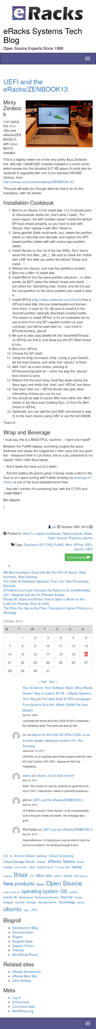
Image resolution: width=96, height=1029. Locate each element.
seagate (8, 902)
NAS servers (81, 876)
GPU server (21, 867)
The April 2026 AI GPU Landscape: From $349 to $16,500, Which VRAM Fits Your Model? (57, 704)
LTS (31, 876)
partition (73, 892)
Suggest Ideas (22, 941)
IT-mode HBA (62, 867)
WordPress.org (22, 1011)
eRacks (54, 861)
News (88, 533)
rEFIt (88, 544)
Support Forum (23, 945)
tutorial (80, 902)
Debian (41, 862)
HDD (32, 867)
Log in (16, 997)
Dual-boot (31, 544)
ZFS (34, 910)
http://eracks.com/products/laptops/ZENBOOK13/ (38, 182)
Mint (69, 544)
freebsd (8, 867)
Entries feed (20, 1002)
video (26, 910)
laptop (77, 866)
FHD (49, 544)
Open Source (57, 538)
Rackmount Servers (46, 897)
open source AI (11, 892)
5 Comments (77, 557)
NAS (49, 876)
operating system (39, 891)
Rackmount (26, 897)
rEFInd (78, 544)
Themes (18, 950)
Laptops (7, 876)
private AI (10, 897)
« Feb (42, 681)
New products (72, 533)
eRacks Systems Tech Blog (42, 35)
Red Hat (67, 897)
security (20, 902)
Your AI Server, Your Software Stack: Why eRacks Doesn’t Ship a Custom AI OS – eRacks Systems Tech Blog (58, 693)
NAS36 (67, 876)
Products (75, 538)
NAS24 (57, 876)
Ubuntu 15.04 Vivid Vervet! (55, 775)
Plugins (17, 936)
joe (54, 526)
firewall (80, 862)
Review (78, 897)
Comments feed (23, 1006)
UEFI (89, 549)
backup (42, 856)
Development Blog (25, 927)
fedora (69, 861)
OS (63, 890)
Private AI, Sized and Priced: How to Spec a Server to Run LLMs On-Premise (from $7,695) (44, 601)
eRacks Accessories (26, 971)
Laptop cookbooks (48, 533)
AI (11, 856)
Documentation (23, 932)
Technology (66, 902)
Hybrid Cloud (45, 867)
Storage (31, 902)
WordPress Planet (25, 954)
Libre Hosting (21, 980)
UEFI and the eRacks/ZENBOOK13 (35, 85)
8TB (5, 856)
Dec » (53, 681)
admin (27, 775)
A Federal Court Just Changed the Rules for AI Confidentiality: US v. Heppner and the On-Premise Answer (47, 592)
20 (86, 654)
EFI (41, 544)
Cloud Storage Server (19, 861)
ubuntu (88, 538)
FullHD (59, 544)
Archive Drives (24, 856)
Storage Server (47, 902)
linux (20, 874)
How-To (28, 533)
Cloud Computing (61, 856)
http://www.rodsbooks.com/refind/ (56, 299)
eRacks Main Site (24, 976)
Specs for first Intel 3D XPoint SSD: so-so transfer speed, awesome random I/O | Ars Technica (56, 740)
